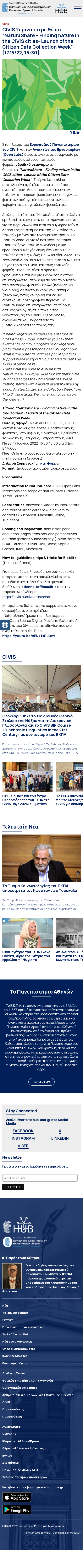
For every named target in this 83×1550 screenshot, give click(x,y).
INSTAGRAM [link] (23, 1138)
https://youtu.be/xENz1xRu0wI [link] (28, 635)
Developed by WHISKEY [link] (67, 1532)
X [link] (60, 1130)
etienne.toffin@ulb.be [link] (40, 586)
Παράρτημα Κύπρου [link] (23, 1257)
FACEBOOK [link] (23, 1130)
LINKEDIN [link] (60, 1138)
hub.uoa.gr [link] (55, 1487)
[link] (5, 625)
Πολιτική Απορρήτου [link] (37, 1532)
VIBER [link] (23, 1145)
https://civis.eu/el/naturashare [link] (26, 596)
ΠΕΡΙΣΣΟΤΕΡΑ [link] (41, 1082)
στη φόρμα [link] (49, 463)
